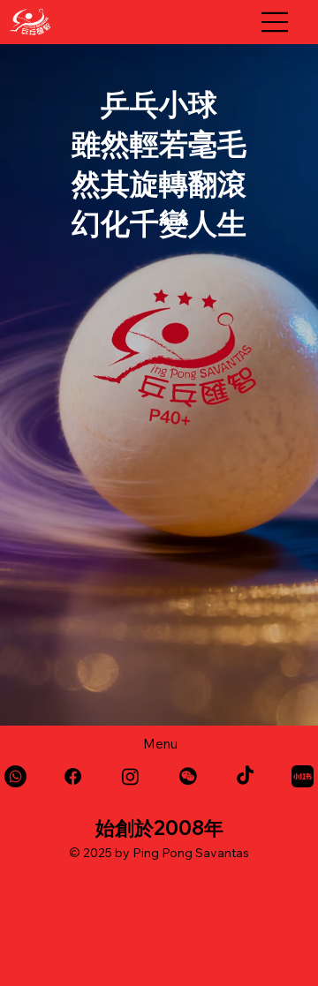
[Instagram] (130, 776)
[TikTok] (245, 776)
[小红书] (303, 776)
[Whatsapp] (15, 776)
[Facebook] (73, 776)
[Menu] (276, 22)
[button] (188, 776)
